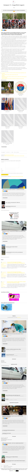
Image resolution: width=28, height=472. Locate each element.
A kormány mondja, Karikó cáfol (10, 354)
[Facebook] (3, 30)
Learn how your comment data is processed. (17, 176)
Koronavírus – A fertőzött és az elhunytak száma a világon (13, 349)
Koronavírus (10, 335)
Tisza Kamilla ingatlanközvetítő (5, 365)
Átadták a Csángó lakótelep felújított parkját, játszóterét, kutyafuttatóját (14, 155)
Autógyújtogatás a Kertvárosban (6, 433)
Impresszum (2, 360)
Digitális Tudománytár (4, 438)
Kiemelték (3, 75)
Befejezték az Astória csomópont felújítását (11, 246)
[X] (4, 30)
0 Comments (17, 152)
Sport (14, 11)
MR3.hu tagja (19, 317)
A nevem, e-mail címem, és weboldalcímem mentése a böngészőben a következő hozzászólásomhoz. (12, 173)
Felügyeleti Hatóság (3, 362)
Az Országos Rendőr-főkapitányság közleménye (8, 430)
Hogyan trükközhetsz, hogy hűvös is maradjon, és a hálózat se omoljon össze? (13, 78)
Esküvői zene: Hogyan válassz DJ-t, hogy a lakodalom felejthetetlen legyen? (15, 460)
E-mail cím (2, 170)
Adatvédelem (2, 361)
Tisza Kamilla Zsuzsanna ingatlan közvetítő (6, 439)
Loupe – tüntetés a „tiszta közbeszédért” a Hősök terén (13, 202)
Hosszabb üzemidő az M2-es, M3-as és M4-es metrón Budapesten (14, 252)
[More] (7, 191)
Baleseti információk (3, 440)
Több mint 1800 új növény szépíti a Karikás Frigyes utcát (10, 74)
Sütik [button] (14, 470)
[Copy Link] (1, 30)
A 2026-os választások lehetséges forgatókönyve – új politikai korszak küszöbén (13, 189)
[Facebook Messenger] (2, 30)
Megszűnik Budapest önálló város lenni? (11, 206)
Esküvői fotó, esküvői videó (4, 437)
